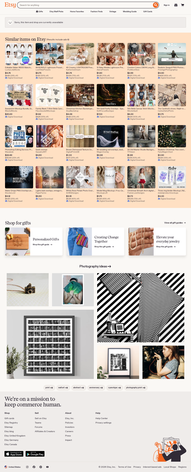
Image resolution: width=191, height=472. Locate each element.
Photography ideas (93, 266)
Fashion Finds (97, 11)
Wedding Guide (130, 11)
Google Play (35, 454)
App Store (13, 454)
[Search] (155, 5)
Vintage (112, 11)
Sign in (167, 5)
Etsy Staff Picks (56, 11)
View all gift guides (173, 222)
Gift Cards (147, 11)
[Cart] (182, 5)
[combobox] (84, 5)
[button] (12, 467)
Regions (182, 467)
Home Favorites (77, 11)
